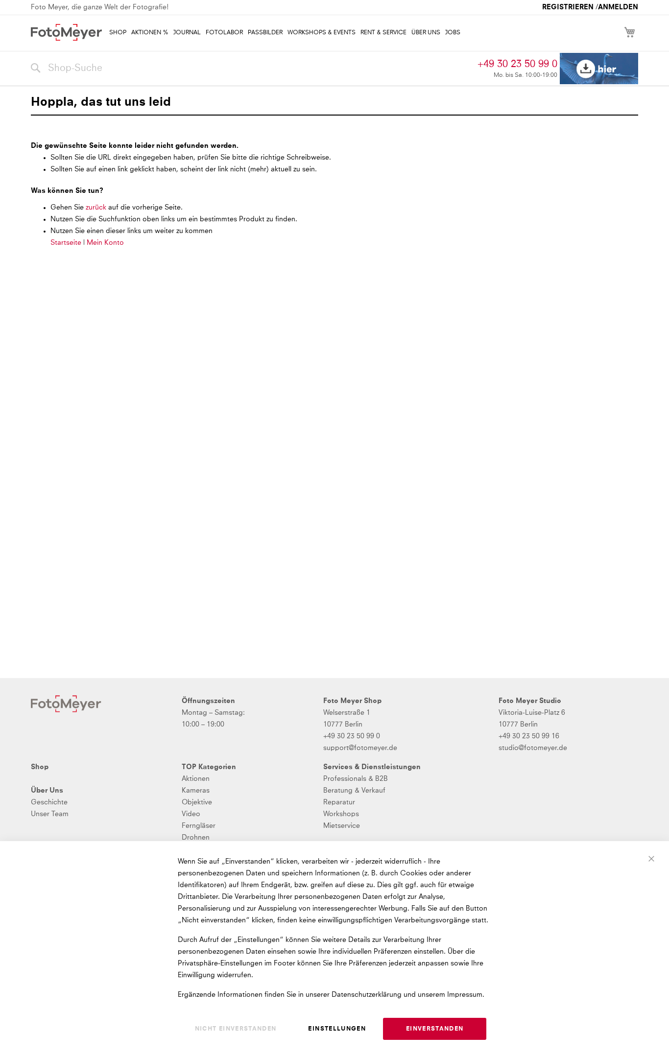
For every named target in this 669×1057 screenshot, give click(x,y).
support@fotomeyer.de (360, 748)
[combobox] (252, 68)
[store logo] (66, 32)
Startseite (65, 242)
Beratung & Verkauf (354, 790)
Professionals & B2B (355, 778)
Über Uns (47, 790)
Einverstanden (435, 1029)
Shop (39, 767)
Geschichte (49, 802)
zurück (97, 207)
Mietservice (341, 825)
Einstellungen (337, 1029)
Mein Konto (105, 242)
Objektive (197, 802)
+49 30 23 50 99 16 (529, 736)
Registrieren (568, 7)
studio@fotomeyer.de (533, 748)
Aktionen (196, 778)
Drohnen (196, 837)
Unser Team (50, 814)
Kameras (196, 790)
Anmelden (618, 7)
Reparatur (339, 802)
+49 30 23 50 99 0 (517, 64)
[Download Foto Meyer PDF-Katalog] (599, 69)
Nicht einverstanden (236, 1029)
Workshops (341, 814)
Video (191, 814)
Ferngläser (198, 825)
